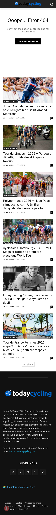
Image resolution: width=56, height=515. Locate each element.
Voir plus (27, 364)
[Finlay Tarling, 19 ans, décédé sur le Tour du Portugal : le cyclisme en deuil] (28, 279)
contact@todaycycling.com (22, 451)
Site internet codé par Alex (20, 487)
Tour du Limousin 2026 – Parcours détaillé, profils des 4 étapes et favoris (27, 157)
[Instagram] (28, 472)
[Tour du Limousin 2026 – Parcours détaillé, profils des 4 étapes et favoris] (28, 137)
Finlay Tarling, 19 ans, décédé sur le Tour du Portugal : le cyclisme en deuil (27, 298)
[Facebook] (21, 472)
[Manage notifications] (6, 508)
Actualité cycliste (10, 101)
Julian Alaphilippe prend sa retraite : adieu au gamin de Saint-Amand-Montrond (27, 110)
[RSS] (35, 472)
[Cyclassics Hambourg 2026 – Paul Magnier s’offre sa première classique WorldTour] (28, 231)
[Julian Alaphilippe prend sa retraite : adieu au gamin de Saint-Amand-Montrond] (28, 90)
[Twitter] (43, 472)
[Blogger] (13, 472)
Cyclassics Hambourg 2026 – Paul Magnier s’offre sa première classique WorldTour (27, 251)
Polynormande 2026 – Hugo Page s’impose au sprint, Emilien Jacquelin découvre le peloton (26, 204)
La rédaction (8, 118)
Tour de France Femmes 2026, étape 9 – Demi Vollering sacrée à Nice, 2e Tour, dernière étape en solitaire (26, 348)
